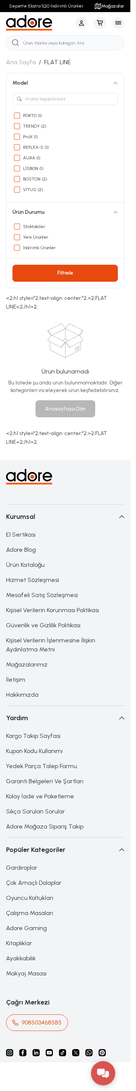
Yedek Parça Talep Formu (41, 766)
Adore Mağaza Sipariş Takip (44, 826)
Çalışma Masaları (29, 913)
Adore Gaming (26, 928)
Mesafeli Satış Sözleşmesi (42, 595)
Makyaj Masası (26, 973)
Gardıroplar (21, 867)
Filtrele (65, 273)
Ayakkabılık (21, 958)
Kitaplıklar (19, 943)
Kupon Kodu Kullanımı (34, 751)
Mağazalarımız (27, 664)
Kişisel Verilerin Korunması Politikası (52, 610)
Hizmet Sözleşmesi (32, 579)
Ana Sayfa (21, 62)
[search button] (15, 42)
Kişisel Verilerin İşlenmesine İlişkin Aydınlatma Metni (50, 645)
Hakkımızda (22, 694)
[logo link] (39, 23)
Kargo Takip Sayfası (33, 735)
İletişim (15, 679)
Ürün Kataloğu (25, 564)
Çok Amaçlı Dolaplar (34, 882)
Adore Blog (21, 549)
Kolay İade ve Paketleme (40, 796)
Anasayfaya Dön (65, 409)
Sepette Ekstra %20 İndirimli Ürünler (46, 6)
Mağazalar (113, 6)
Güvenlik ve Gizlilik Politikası (43, 625)
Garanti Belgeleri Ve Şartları (44, 781)
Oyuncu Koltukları (29, 897)
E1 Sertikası (21, 534)
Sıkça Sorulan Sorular (35, 811)
